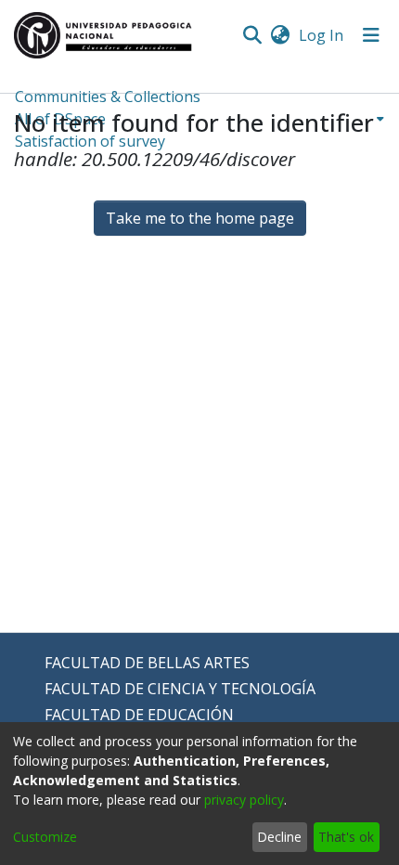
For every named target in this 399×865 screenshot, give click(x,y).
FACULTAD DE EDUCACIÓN (139, 714)
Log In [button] (322, 35)
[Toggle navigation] (371, 35)
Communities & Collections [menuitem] (107, 96)
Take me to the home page (200, 218)
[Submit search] (252, 35)
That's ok (346, 837)
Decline (279, 837)
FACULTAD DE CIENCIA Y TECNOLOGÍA (180, 688)
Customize (45, 837)
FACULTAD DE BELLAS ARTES (147, 662)
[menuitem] (279, 35)
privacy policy (244, 799)
